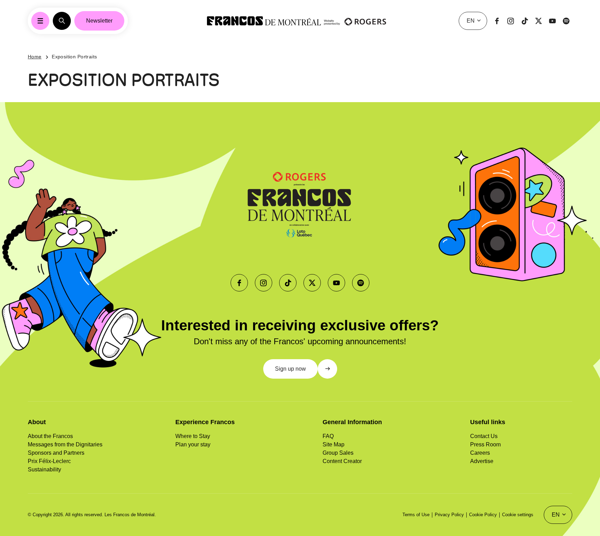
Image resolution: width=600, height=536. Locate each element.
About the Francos (50, 436)
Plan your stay (192, 444)
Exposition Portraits (74, 56)
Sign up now (290, 369)
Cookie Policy (483, 514)
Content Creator (342, 461)
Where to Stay (192, 436)
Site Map (333, 444)
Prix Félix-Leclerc (49, 461)
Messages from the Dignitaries (65, 444)
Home (35, 56)
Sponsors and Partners (56, 453)
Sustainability (44, 469)
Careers (480, 453)
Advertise (481, 461)
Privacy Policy (449, 514)
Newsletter (99, 21)
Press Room (485, 444)
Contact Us (484, 436)
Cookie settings (517, 514)
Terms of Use (416, 514)
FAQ (328, 436)
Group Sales (338, 453)
